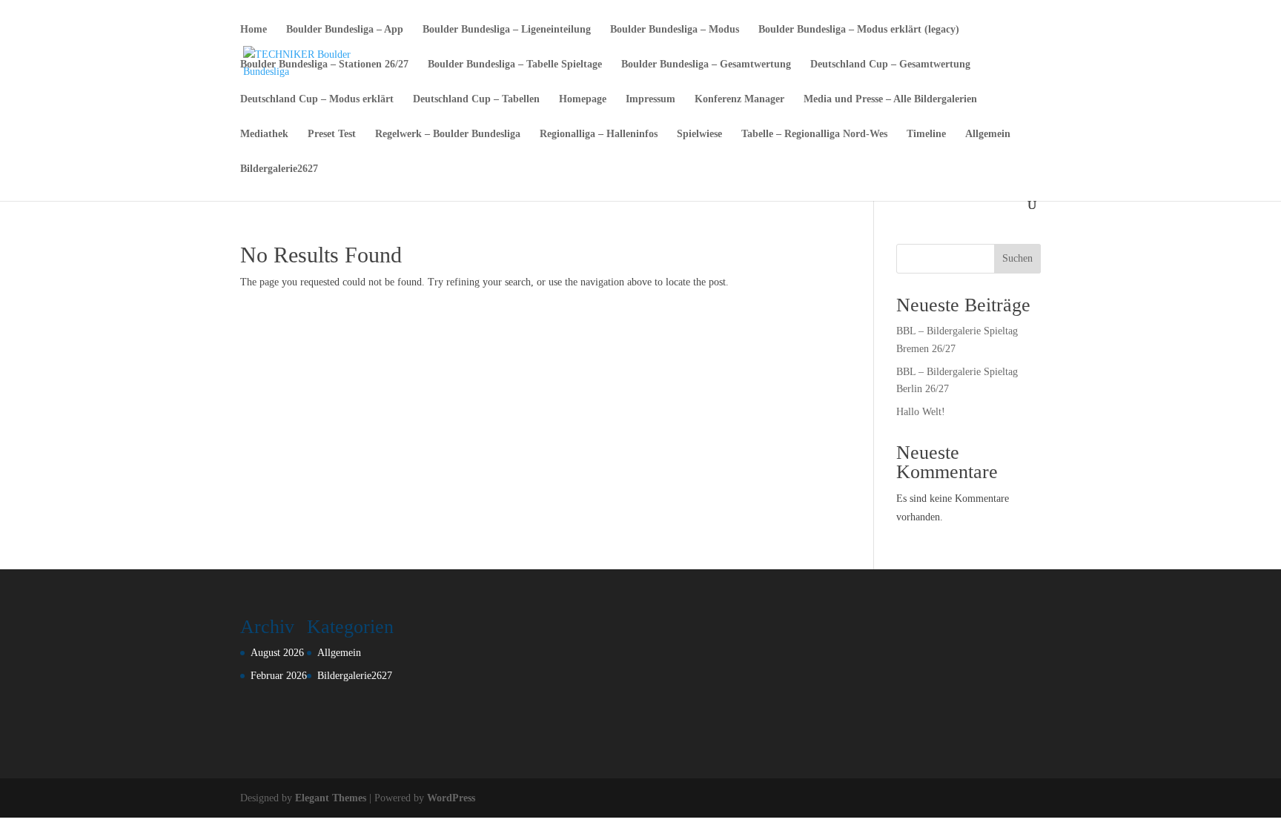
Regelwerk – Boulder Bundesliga (447, 134)
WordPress (451, 798)
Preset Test (332, 134)
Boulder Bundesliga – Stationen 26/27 (324, 64)
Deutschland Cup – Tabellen (476, 99)
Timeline (926, 134)
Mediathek (264, 134)
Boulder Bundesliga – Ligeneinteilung (507, 29)
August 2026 (277, 652)
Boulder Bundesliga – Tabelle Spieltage (515, 64)
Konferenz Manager (739, 99)
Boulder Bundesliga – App (344, 29)
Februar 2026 (279, 675)
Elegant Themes (330, 798)
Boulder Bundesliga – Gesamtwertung (706, 64)
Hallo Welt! (920, 411)
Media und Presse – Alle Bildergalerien (890, 99)
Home (253, 29)
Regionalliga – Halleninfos (599, 134)
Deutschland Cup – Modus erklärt (317, 99)
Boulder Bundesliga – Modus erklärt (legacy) (858, 29)
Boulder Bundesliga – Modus (674, 29)
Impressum (650, 99)
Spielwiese (699, 134)
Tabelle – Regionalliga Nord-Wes (814, 134)
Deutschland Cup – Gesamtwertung (890, 64)
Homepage (582, 99)
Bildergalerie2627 (279, 169)
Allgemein (987, 134)
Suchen (1017, 258)
